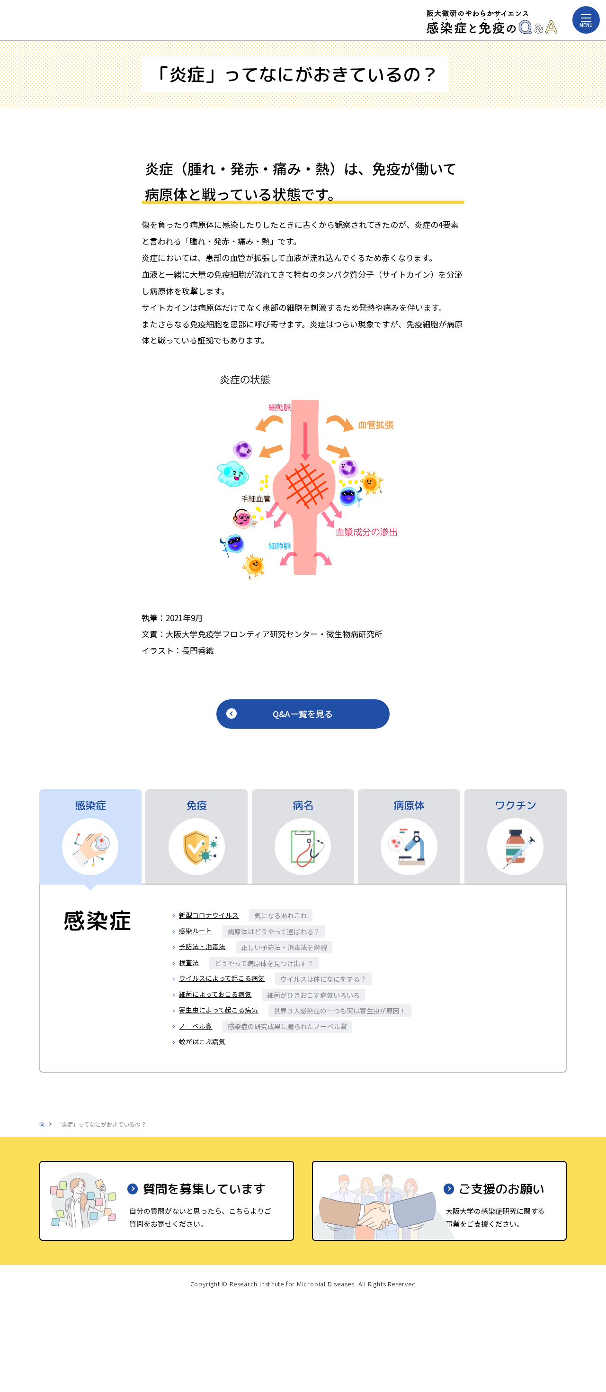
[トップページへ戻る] (492, 22)
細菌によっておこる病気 (215, 994)
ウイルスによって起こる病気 (222, 978)
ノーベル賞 (195, 1025)
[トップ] (42, 1124)
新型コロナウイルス (209, 915)
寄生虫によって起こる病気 (218, 1009)
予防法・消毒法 (202, 946)
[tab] (90, 837)
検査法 (189, 962)
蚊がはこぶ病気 (202, 1041)
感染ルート (195, 930)
